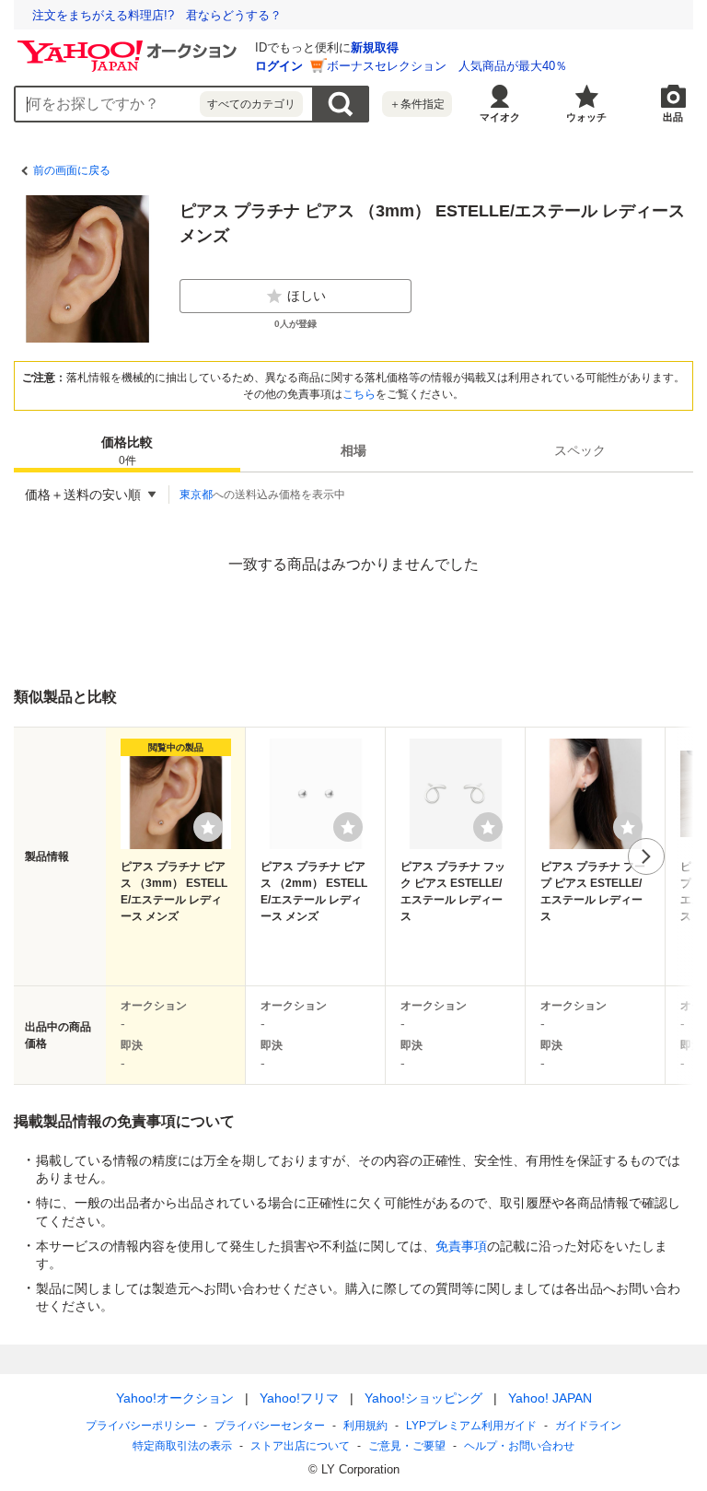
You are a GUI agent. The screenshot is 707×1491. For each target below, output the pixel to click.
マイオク (500, 116)
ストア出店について (300, 1445)
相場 (353, 450)
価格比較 (127, 451)
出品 (673, 116)
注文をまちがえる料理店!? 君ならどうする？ (157, 15)
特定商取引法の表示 (182, 1445)
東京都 (196, 494)
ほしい (306, 295)
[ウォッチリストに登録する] (208, 827)
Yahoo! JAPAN (550, 1398)
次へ (646, 856)
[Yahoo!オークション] (130, 45)
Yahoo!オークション (175, 1398)
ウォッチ (586, 116)
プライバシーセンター (269, 1425)
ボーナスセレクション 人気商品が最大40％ (447, 66)
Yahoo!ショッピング (423, 1398)
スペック (580, 450)
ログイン (279, 66)
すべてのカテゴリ (251, 104)
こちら (359, 394)
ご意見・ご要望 (407, 1445)
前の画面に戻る (71, 170)
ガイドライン (588, 1425)
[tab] (127, 450)
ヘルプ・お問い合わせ (519, 1445)
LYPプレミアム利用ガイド (471, 1425)
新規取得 (375, 47)
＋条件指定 (417, 104)
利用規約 (365, 1425)
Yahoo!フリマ (299, 1398)
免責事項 (461, 1246)
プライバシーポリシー (141, 1425)
